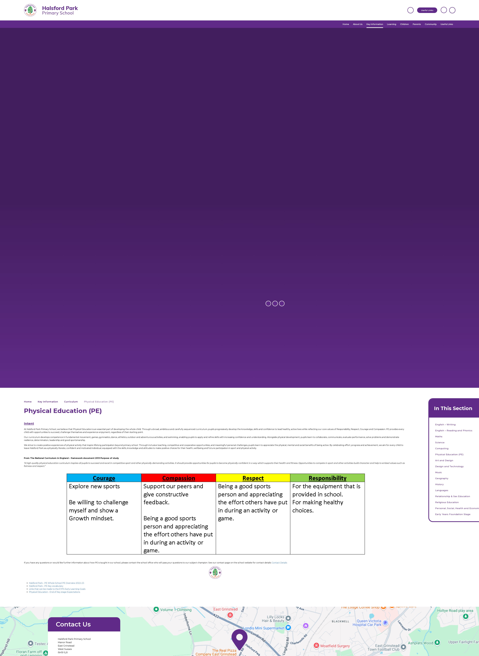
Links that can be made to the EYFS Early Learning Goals (57, 589)
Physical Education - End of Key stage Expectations (54, 592)
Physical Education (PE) (99, 401)
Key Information (48, 401)
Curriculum (71, 401)
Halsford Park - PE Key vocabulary (46, 586)
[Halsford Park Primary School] (32, 10)
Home (28, 401)
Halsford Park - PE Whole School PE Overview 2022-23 (56, 583)
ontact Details (280, 563)
